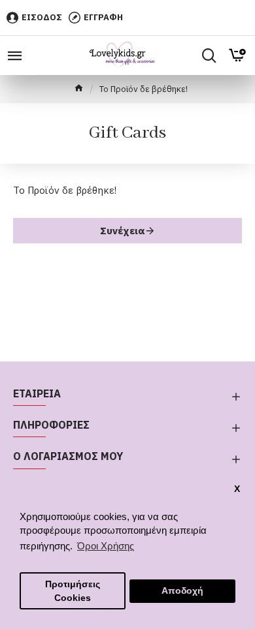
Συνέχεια (122, 230)
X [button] (237, 489)
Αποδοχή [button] (182, 591)
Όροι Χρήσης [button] (105, 545)
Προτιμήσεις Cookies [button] (72, 591)
